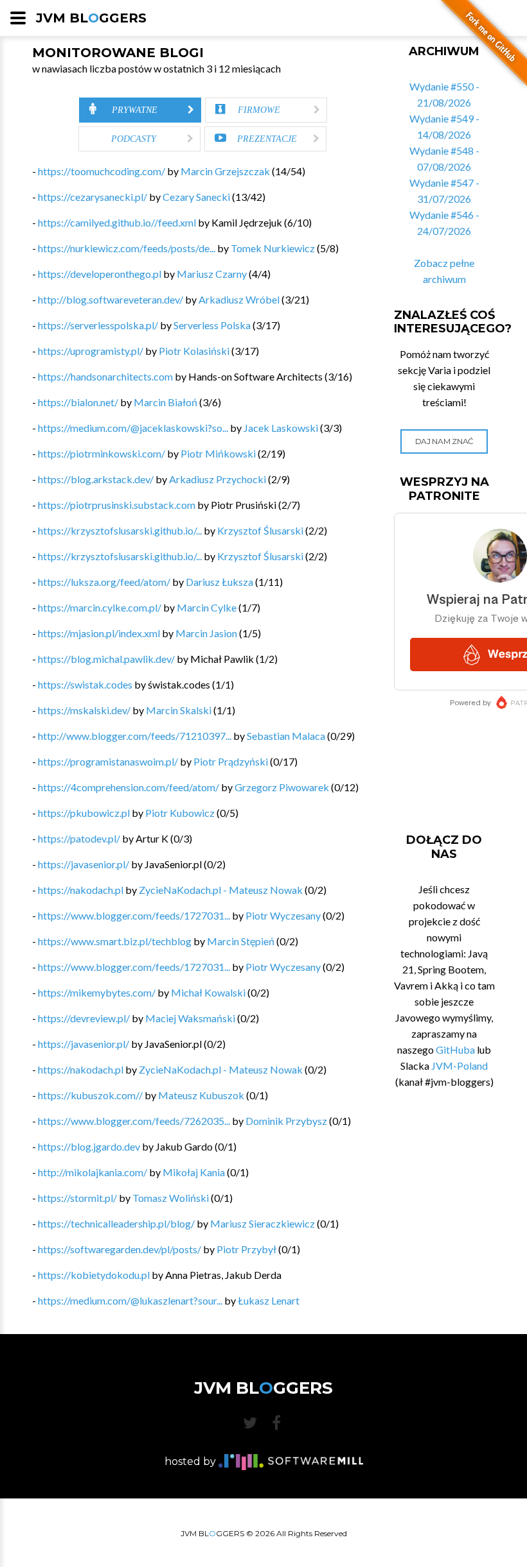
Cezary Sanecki (196, 197)
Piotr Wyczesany (283, 915)
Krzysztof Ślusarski (260, 530)
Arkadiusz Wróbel (239, 299)
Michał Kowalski (208, 992)
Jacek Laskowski (281, 428)
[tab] (140, 110)
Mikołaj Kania (194, 1172)
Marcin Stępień (240, 941)
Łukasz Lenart (268, 1300)
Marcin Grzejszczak (225, 171)
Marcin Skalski (178, 710)
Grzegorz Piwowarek (282, 787)
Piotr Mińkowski (218, 453)
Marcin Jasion (206, 633)
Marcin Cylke (207, 607)
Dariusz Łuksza (219, 582)
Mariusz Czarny (212, 274)
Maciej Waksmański (190, 1018)
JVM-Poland (459, 1065)
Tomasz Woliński (170, 1198)
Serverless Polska (212, 325)
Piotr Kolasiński (194, 351)
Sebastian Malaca (286, 736)
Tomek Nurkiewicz (273, 248)
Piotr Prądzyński (230, 761)
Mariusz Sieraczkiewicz (262, 1223)
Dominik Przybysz (286, 1121)
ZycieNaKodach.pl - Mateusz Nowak (221, 890)
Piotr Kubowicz (180, 813)
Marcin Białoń (165, 402)
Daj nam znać (444, 441)
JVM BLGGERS (91, 18)
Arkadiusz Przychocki (217, 479)
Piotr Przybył (246, 1249)
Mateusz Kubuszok (201, 1095)
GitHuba (455, 1049)
